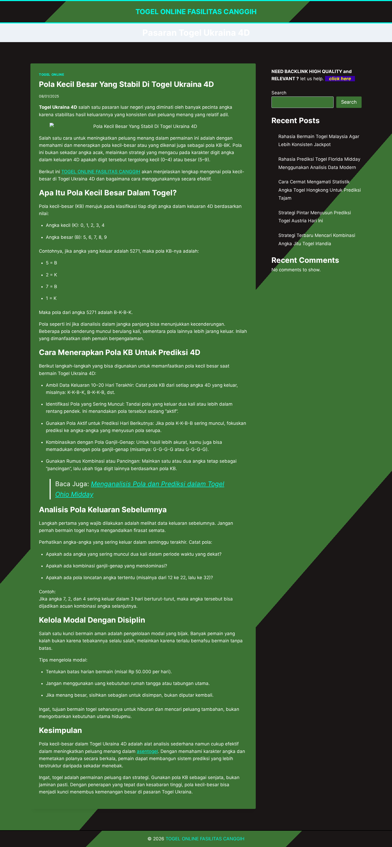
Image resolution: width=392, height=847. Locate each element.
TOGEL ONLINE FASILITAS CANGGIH (205, 838)
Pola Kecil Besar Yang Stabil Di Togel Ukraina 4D (126, 84)
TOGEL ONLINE (51, 74)
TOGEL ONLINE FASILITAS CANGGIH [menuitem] (100, 171)
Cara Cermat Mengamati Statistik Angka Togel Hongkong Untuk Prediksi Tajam (319, 190)
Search (278, 92)
